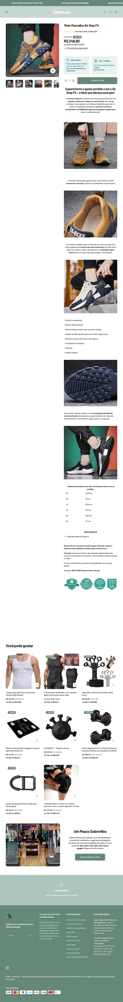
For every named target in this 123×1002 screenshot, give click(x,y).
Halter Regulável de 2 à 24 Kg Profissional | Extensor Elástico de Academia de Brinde (99, 749)
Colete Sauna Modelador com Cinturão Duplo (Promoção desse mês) (60, 693)
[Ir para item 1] (9, 84)
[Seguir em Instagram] (7, 967)
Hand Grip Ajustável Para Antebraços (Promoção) (21, 805)
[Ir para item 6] (58, 84)
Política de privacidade (76, 920)
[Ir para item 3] (29, 84)
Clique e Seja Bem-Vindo (90, 857)
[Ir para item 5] (48, 84)
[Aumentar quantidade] (73, 81)
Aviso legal (70, 945)
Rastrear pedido (73, 953)
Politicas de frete (73, 940)
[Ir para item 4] (38, 84)
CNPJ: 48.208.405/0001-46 (77, 957)
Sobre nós (70, 932)
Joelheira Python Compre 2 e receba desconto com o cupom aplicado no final (61, 805)
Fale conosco (72, 936)
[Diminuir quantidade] (66, 81)
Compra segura (73, 949)
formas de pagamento (78, 48)
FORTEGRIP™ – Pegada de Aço (56, 748)
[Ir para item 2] (19, 84)
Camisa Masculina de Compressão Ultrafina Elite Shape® (20, 693)
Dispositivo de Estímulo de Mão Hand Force (97, 693)
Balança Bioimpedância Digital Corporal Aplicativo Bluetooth (22, 749)
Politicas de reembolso (75, 928)
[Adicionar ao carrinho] (37, 685)
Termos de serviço (74, 924)
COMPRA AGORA (97, 80)
